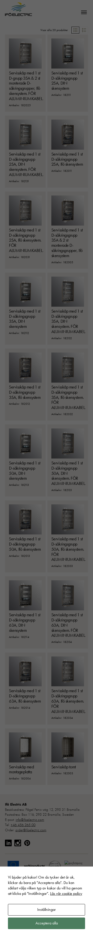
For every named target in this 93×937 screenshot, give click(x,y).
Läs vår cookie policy (66, 893)
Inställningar (46, 909)
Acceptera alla (46, 923)
